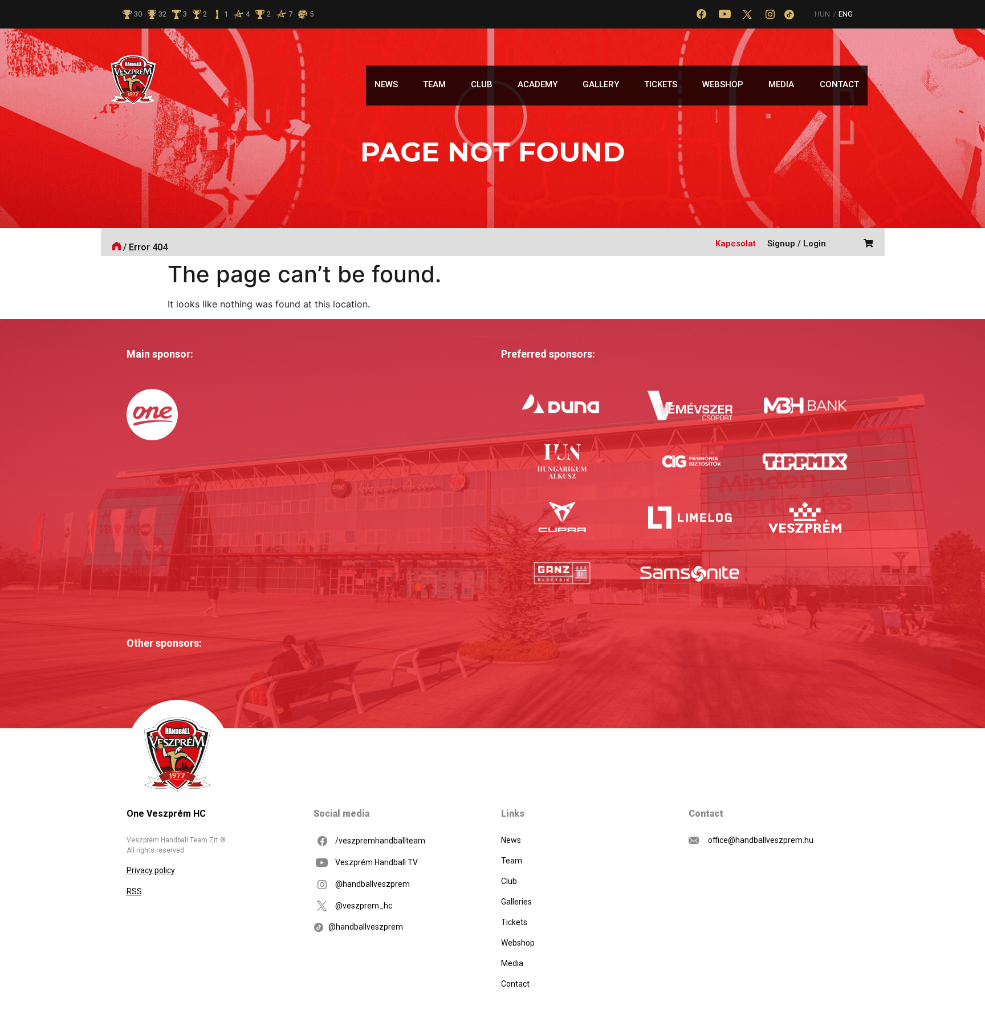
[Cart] (865, 242)
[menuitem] (822, 14)
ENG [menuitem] (846, 14)
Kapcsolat (735, 243)
